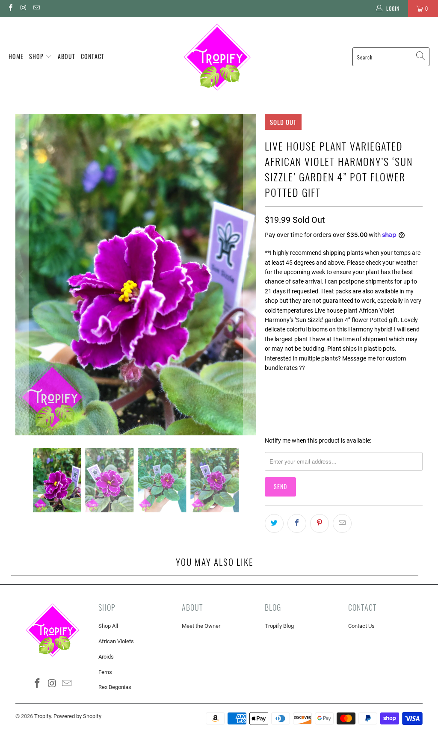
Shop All (108, 626)
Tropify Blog (279, 626)
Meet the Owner (201, 626)
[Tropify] (217, 56)
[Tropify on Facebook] (10, 9)
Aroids (106, 656)
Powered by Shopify (77, 716)
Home (16, 56)
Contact (92, 56)
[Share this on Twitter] (274, 523)
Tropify (42, 716)
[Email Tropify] (36, 9)
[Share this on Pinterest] (319, 523)
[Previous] (22, 274)
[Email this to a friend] (342, 523)
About (66, 56)
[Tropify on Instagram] (23, 9)
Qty (269, 383)
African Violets (116, 641)
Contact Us (361, 626)
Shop (37, 56)
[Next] (250, 274)
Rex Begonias (114, 687)
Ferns (105, 672)
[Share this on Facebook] (296, 523)
